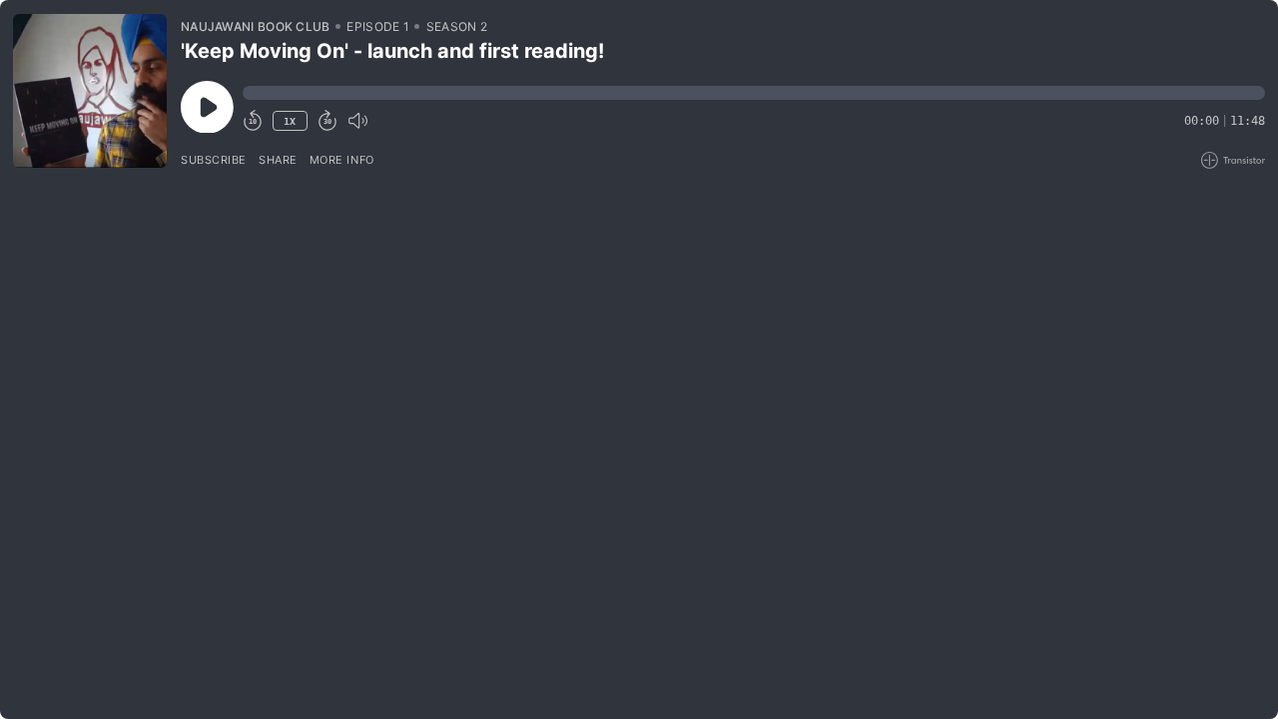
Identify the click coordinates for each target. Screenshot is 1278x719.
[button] (754, 93)
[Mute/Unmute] (357, 121)
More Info (342, 160)
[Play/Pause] (90, 91)
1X (290, 121)
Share (278, 160)
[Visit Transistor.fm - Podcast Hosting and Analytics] (1233, 160)
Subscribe (214, 160)
